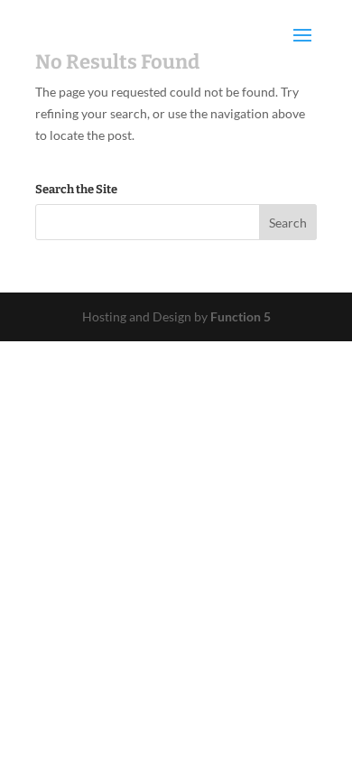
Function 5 (240, 316)
